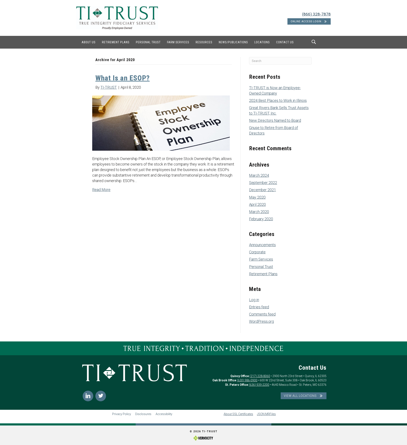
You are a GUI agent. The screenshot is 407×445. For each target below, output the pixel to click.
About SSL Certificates (238, 414)
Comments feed (262, 314)
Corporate (257, 252)
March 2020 (259, 211)
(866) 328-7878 (316, 14)
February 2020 (261, 219)
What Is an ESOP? (122, 78)
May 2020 (257, 197)
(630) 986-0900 (247, 380)
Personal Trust (261, 266)
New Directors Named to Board (275, 120)
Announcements (262, 245)
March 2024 (259, 175)
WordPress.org (261, 321)
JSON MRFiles (266, 414)
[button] (88, 396)
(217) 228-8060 (259, 376)
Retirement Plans (263, 274)
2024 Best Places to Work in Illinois (278, 100)
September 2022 (263, 182)
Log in (254, 300)
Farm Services (261, 259)
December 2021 (262, 190)
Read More (101, 189)
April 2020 (257, 204)
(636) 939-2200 (259, 384)
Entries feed (259, 307)
